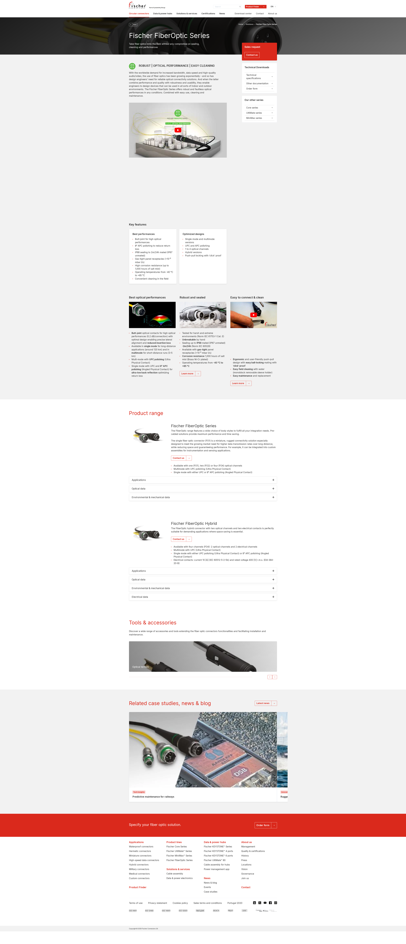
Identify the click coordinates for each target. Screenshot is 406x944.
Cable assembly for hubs (217, 864)
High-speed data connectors (144, 860)
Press (244, 860)
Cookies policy (180, 903)
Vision (244, 869)
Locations (246, 864)
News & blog (210, 882)
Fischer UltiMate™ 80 (215, 860)
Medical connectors (139, 873)
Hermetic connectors (140, 851)
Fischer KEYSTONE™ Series (218, 846)
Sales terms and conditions (207, 903)
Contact (260, 13)
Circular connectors (139, 13)
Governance (247, 873)
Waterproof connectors (141, 846)
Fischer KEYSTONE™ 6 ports (218, 855)
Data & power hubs (162, 13)
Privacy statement (157, 903)
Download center (243, 13)
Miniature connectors (140, 855)
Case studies (210, 891)
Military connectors (139, 869)
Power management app (216, 869)
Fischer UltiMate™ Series (179, 851)
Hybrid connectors (139, 864)
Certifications (208, 13)
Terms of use (136, 903)
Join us (245, 878)
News (222, 13)
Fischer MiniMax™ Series (179, 855)
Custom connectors (139, 878)
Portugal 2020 (234, 903)
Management (248, 846)
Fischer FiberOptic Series (179, 860)
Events (207, 887)
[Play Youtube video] (178, 130)
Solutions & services (186, 13)
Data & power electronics (179, 878)
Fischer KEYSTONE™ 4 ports (218, 851)
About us (272, 13)
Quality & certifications (253, 851)
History (245, 855)
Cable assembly (174, 873)
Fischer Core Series (176, 846)
